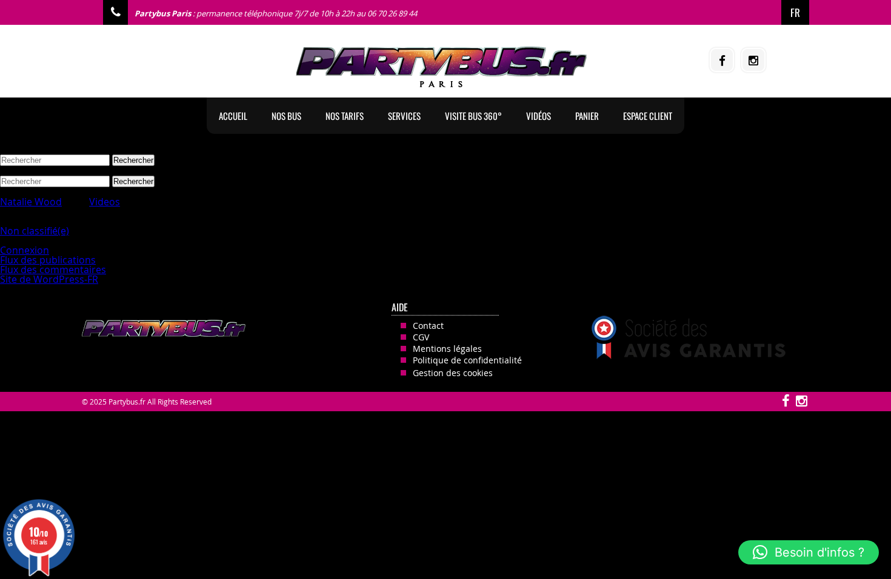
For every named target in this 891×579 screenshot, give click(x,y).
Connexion (24, 250)
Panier (587, 115)
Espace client (647, 115)
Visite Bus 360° (473, 115)
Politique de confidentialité (467, 360)
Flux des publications (48, 259)
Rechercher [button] (133, 160)
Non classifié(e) (34, 230)
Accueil (233, 115)
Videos (104, 201)
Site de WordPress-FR (49, 279)
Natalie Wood (31, 201)
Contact (428, 325)
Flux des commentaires (53, 269)
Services (404, 115)
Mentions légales (447, 348)
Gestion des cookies (453, 373)
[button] (808, 552)
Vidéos (538, 115)
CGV (421, 337)
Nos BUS (286, 115)
